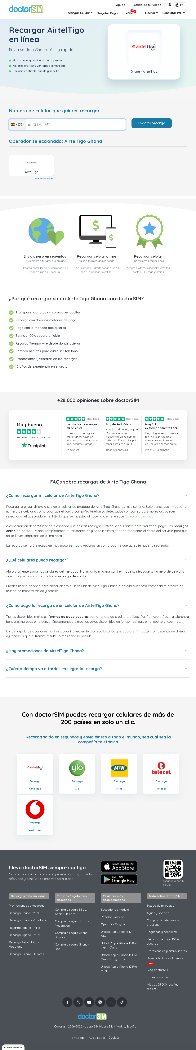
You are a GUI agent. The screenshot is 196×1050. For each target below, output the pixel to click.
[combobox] (17, 124)
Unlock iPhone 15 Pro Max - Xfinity (119, 946)
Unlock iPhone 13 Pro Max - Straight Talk (119, 957)
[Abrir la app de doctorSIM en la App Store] (119, 866)
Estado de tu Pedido (147, 5)
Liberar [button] (150, 13)
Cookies (114, 1037)
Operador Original (113, 924)
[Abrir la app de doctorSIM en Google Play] (119, 879)
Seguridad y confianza (162, 932)
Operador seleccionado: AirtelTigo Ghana (55, 141)
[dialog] (13, 1047)
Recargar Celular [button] (77, 13)
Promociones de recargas (26, 905)
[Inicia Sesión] (170, 5)
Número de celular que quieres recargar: (55, 110)
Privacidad (78, 1038)
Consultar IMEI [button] (172, 13)
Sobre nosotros (157, 977)
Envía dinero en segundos (45, 256)
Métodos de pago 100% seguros (163, 942)
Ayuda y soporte (158, 913)
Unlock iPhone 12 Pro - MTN (120, 969)
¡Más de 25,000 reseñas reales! (162, 987)
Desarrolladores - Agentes (165, 960)
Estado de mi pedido (160, 905)
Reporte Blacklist (112, 917)
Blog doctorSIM (157, 970)
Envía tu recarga (151, 123)
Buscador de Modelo (115, 909)
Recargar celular (148, 256)
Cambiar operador (43, 178)
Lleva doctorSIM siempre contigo (47, 867)
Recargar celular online (96, 256)
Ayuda (120, 5)
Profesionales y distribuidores (167, 951)
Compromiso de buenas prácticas (163, 922)
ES (181, 5)
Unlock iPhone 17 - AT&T (117, 934)
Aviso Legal (97, 1038)
